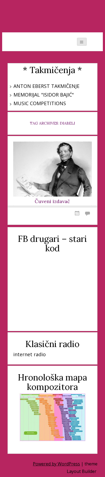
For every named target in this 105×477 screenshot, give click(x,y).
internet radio (29, 354)
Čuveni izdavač (52, 201)
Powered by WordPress (56, 464)
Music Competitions (39, 103)
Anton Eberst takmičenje (46, 86)
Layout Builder (81, 471)
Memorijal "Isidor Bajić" (43, 94)
